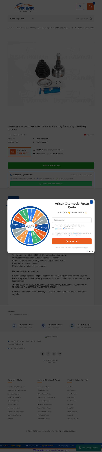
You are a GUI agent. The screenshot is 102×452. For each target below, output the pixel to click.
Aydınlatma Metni (60, 229)
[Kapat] (91, 202)
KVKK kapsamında (75, 233)
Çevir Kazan (72, 241)
